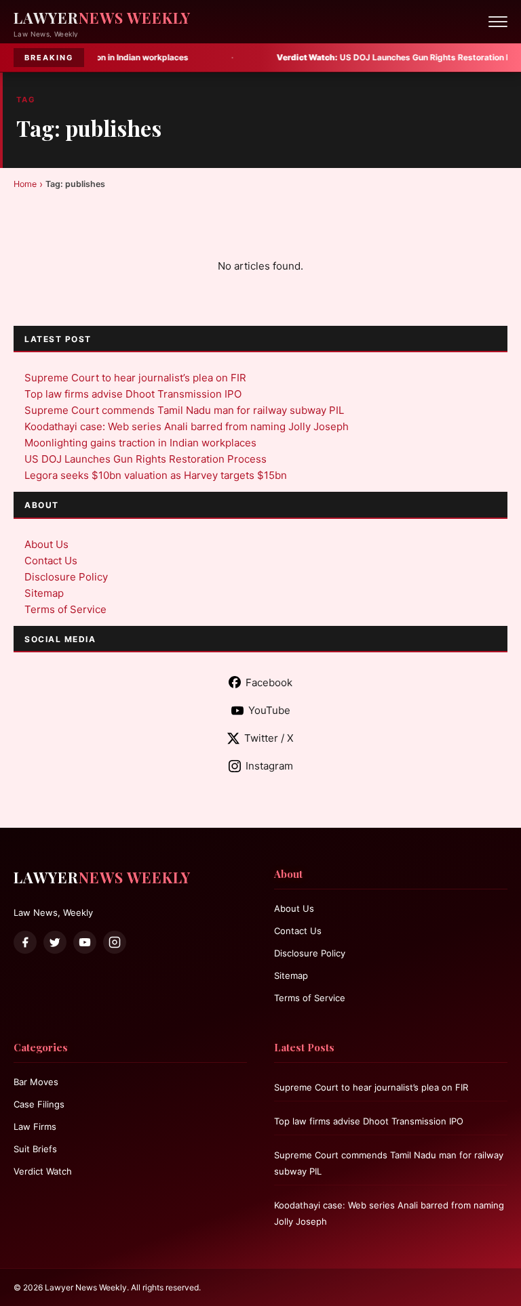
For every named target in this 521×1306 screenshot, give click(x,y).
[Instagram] (114, 942)
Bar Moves (36, 1081)
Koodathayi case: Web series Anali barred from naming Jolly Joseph (186, 426)
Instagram (269, 765)
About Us (46, 544)
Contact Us (50, 560)
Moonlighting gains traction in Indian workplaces (140, 442)
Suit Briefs (35, 1148)
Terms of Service (65, 609)
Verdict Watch (43, 1171)
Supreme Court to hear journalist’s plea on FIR (135, 377)
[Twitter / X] (54, 942)
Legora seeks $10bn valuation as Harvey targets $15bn (155, 475)
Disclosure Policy (66, 576)
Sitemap (44, 593)
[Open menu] (497, 21)
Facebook (269, 682)
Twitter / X (269, 738)
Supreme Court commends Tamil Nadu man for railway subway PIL (184, 410)
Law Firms (35, 1126)
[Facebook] (25, 942)
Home (25, 184)
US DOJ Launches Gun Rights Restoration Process (369, 57)
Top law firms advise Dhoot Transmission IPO (133, 393)
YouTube (269, 710)
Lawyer (102, 17)
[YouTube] (84, 942)
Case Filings (39, 1104)
